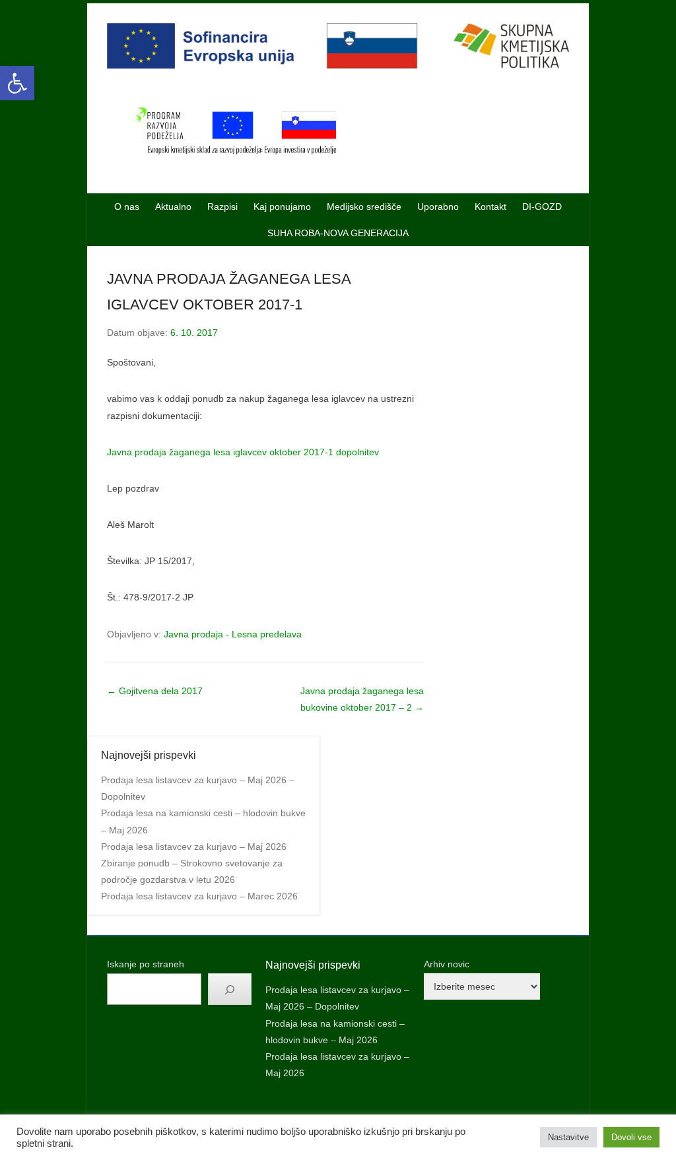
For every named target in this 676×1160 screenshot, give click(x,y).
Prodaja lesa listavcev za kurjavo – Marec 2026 (199, 896)
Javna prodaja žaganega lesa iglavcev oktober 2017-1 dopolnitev (243, 452)
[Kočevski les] (338, 46)
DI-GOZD (542, 206)
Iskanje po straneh (145, 964)
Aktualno (173, 206)
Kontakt (490, 206)
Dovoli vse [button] (631, 1137)
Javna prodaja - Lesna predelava (233, 634)
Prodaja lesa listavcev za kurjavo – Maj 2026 (194, 846)
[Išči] (230, 989)
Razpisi (222, 206)
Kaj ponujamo (282, 206)
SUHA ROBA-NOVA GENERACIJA (338, 233)
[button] (17, 83)
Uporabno (438, 206)
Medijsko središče (364, 206)
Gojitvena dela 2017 (155, 691)
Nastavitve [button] (568, 1137)
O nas (126, 206)
